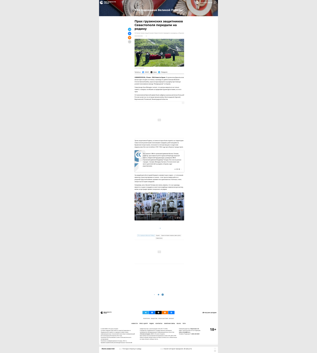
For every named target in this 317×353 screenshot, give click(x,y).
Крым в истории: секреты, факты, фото (171, 235)
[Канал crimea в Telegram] (145, 312)
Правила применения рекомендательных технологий (116, 343)
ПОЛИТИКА (146, 319)
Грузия (158, 235)
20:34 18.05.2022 (139, 36)
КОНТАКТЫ (158, 324)
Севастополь (159, 238)
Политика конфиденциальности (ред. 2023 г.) (114, 341)
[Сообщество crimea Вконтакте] (152, 312)
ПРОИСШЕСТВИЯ (163, 319)
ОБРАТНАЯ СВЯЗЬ (169, 324)
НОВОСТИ (134, 324)
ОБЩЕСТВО (154, 319)
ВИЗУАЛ (171, 319)
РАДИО (151, 324)
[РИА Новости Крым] (108, 2)
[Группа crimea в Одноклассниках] (165, 312)
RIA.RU (179, 324)
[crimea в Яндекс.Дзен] (158, 312)
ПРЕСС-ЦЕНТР (143, 324)
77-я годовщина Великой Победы (146, 235)
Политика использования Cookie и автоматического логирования (116, 338)
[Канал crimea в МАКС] (171, 312)
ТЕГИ (184, 324)
